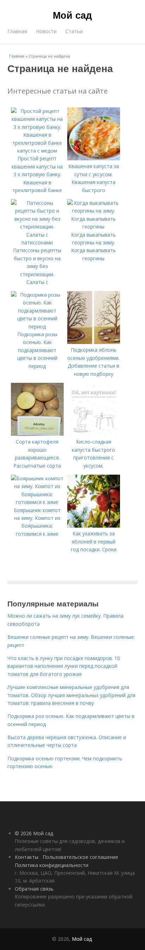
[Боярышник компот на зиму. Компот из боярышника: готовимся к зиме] (37, 502)
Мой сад (72, 15)
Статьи (74, 31)
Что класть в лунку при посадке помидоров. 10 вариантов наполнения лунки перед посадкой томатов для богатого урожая (63, 666)
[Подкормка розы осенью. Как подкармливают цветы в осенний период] (37, 326)
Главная (17, 31)
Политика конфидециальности (51, 865)
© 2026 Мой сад (34, 833)
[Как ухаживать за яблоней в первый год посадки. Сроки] (93, 525)
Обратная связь (34, 888)
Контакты (26, 857)
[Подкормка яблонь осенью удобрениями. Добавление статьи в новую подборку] (93, 342)
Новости (46, 31)
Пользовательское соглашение (80, 857)
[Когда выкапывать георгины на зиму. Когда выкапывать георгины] (93, 226)
